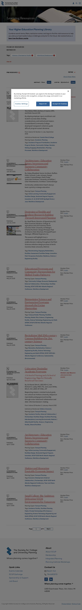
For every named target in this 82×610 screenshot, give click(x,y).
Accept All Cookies (60, 104)
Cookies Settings (21, 104)
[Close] (68, 91)
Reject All (43, 104)
